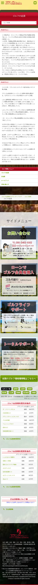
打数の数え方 (5, 184)
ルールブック (5, 180)
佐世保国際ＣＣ (7, 472)
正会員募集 (8, 509)
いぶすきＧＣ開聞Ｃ (9, 457)
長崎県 (30, 389)
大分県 (11, 392)
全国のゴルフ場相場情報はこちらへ (19, 378)
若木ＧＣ (5, 427)
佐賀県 (23, 389)
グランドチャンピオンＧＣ (11, 416)
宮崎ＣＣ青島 (7, 461)
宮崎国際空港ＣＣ (8, 431)
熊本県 (4, 392)
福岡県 (16, 389)
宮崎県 (18, 392)
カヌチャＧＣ (7, 468)
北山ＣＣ (5, 479)
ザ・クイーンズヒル (9, 409)
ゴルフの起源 (5, 172)
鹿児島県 (26, 392)
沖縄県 (34, 392)
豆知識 (3, 176)
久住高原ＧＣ (7, 413)
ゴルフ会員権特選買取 (12, 487)
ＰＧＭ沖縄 (6, 420)
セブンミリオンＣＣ (9, 475)
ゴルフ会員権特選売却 (12, 439)
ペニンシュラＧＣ (8, 424)
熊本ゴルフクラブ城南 (9, 464)
